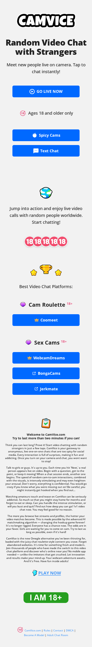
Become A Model (34, 635)
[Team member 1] (29, 241)
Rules (47, 630)
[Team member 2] (37, 241)
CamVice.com (33, 630)
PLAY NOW (49, 573)
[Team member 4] (54, 241)
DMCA (70, 630)
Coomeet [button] (49, 320)
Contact (58, 630)
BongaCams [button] (49, 373)
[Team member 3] (46, 241)
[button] (46, 91)
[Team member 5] (62, 241)
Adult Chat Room (57, 635)
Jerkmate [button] (49, 388)
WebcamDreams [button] (49, 357)
